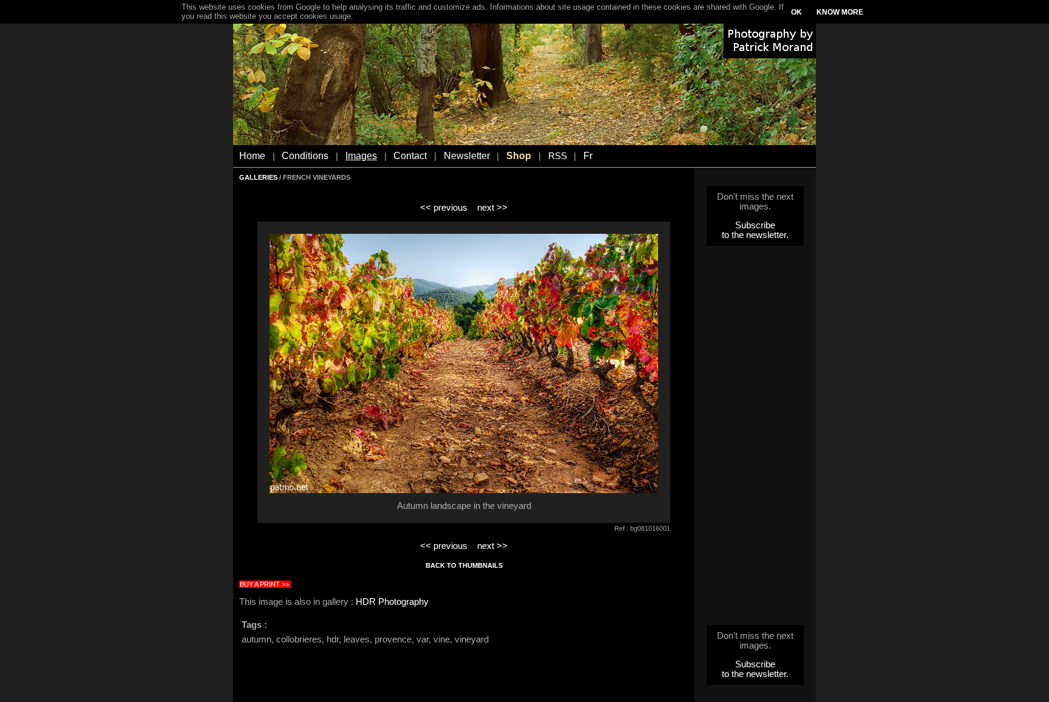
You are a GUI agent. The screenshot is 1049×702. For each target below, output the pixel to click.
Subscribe (755, 225)
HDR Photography (392, 602)
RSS (557, 156)
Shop (518, 156)
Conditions (305, 156)
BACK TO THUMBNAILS (464, 565)
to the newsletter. (755, 235)
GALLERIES (258, 177)
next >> (492, 208)
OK (796, 12)
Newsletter (467, 156)
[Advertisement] (755, 439)
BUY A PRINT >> (264, 584)
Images (361, 156)
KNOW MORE (839, 12)
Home (252, 156)
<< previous (443, 208)
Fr (587, 156)
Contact (410, 156)
